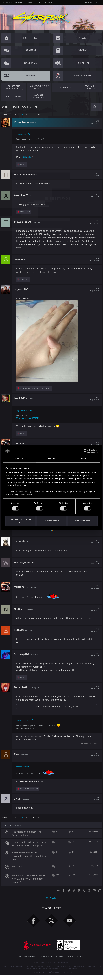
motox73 (19, 443)
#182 (95, 175)
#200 (95, 799)
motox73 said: (21, 767)
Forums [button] (6, 2)
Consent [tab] (19, 459)
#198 (95, 687)
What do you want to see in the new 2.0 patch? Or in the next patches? (28, 879)
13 (33, 115)
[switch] (39, 508)
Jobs (29, 2)
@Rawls (27, 157)
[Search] (95, 107)
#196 (95, 630)
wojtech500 (21, 289)
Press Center (80, 956)
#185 (94, 260)
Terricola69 (20, 687)
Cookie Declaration (66, 956)
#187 (94, 398)
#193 (95, 563)
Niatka (18, 609)
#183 (94, 196)
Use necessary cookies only (20, 520)
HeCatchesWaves (24, 174)
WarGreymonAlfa (24, 562)
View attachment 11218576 (27, 418)
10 (22, 115)
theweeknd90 (22, 222)
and (29, 789)
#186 (94, 290)
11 (26, 115)
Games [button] (18, 2)
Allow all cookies (82, 521)
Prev (5, 115)
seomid (18, 259)
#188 (95, 444)
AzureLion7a (21, 195)
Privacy (54, 956)
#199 (95, 754)
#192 (95, 542)
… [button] (12, 115)
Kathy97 (19, 630)
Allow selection (51, 521)
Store (38, 2)
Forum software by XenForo (52, 972)
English (53, 898)
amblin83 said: (21, 134)
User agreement (43, 956)
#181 (95, 122)
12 (29, 115)
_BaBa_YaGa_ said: (23, 720)
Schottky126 (21, 654)
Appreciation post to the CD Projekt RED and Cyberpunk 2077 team (29, 856)
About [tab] (84, 459)
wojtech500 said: (22, 411)
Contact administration (26, 956)
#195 (95, 609)
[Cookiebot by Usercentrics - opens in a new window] (86, 451)
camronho (20, 541)
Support (49, 2)
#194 (95, 587)
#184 (94, 222)
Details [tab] (51, 459)
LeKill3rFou (21, 398)
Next (38, 115)
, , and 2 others (35, 388)
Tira (16, 754)
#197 (95, 654)
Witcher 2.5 (18, 866)
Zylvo (17, 798)
